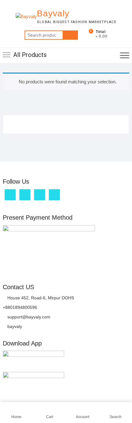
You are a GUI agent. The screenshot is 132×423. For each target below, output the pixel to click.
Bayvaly (53, 13)
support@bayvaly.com (28, 316)
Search (70, 35)
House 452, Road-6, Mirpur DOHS (40, 297)
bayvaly (14, 326)
